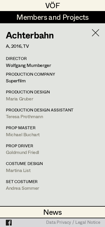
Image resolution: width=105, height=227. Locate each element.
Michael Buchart (23, 134)
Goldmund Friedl (22, 152)
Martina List (18, 170)
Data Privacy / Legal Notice (73, 223)
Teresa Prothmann (24, 116)
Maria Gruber (19, 98)
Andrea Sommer (22, 187)
